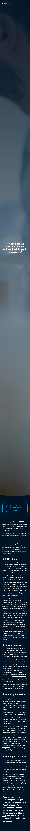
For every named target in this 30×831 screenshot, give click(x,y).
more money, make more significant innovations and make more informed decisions (14, 721)
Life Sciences (14, 505)
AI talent (11, 594)
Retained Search (15, 507)
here (4, 816)
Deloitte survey (11, 649)
